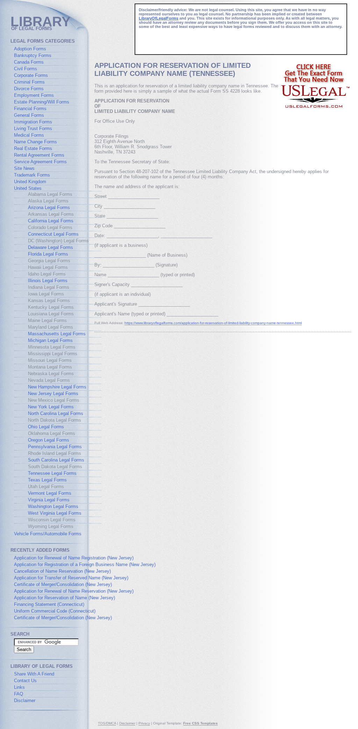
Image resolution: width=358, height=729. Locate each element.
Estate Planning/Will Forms (41, 102)
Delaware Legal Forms (50, 247)
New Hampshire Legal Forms (57, 386)
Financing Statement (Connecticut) (49, 604)
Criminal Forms (29, 82)
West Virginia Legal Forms (54, 513)
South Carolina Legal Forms (56, 460)
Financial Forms (30, 108)
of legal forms (31, 28)
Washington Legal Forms (53, 506)
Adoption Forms (30, 48)
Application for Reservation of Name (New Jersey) (64, 597)
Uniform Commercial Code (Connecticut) (54, 611)
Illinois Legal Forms (47, 280)
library (40, 21)
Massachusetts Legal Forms (57, 333)
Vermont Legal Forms (49, 493)
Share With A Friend (34, 674)
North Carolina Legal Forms (55, 413)
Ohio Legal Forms (46, 426)
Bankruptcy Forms (32, 55)
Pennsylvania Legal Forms (55, 446)
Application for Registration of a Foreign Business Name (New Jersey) (85, 564)
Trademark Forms (32, 175)
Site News (24, 168)
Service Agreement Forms (40, 161)
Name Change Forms (35, 141)
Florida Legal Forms (48, 254)
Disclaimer (24, 700)
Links (19, 687)
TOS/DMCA (107, 723)
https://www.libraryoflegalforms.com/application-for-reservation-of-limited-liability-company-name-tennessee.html (213, 323)
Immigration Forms (33, 121)
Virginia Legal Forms (49, 499)
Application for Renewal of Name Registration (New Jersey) (74, 557)
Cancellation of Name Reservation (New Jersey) (62, 571)
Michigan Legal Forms (50, 340)
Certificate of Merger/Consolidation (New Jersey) (63, 584)
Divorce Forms (29, 88)
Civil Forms (25, 68)
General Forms (29, 115)
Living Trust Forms (33, 128)
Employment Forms (34, 95)
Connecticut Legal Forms (53, 234)
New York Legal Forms (51, 406)
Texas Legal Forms (47, 480)
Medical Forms (29, 135)
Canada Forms (29, 62)
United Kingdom (30, 181)
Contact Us (25, 680)
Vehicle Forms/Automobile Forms (47, 533)
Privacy (144, 723)
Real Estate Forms (33, 148)
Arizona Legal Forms (49, 207)
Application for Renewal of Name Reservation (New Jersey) (74, 591)
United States (28, 188)
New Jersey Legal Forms (53, 393)
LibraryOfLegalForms (158, 18)
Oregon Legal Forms (48, 440)
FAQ (18, 693)
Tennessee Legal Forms (52, 473)
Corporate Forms (31, 75)
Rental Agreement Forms (39, 155)
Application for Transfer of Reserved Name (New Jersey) (71, 577)
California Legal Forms (50, 220)
